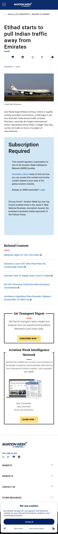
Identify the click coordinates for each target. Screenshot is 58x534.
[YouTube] (14, 457)
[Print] (52, 57)
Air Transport (22, 14)
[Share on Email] (13, 57)
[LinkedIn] (19, 457)
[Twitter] (3, 457)
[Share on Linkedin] (23, 57)
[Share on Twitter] (33, 57)
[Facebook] (8, 457)
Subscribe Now (28, 338)
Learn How (28, 419)
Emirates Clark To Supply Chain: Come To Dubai (27, 275)
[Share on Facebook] (42, 57)
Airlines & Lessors (41, 14)
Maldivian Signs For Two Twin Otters (22, 255)
